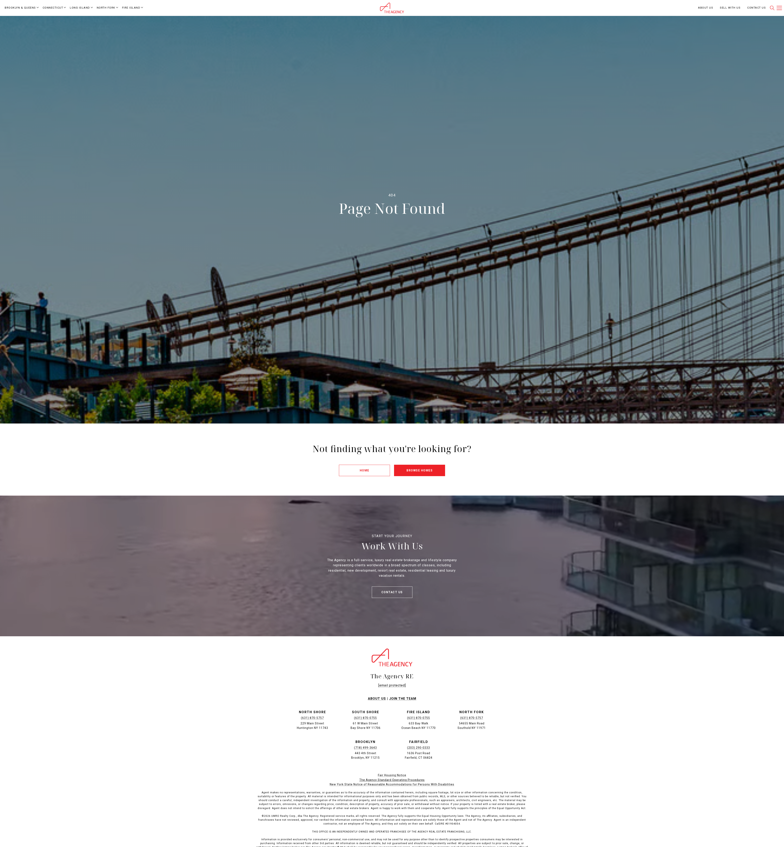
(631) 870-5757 (312, 718)
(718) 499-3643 (365, 747)
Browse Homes (419, 470)
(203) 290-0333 (418, 747)
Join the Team (402, 699)
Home (364, 470)
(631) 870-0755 (365, 718)
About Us (377, 699)
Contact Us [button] (392, 592)
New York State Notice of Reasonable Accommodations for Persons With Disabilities (392, 784)
